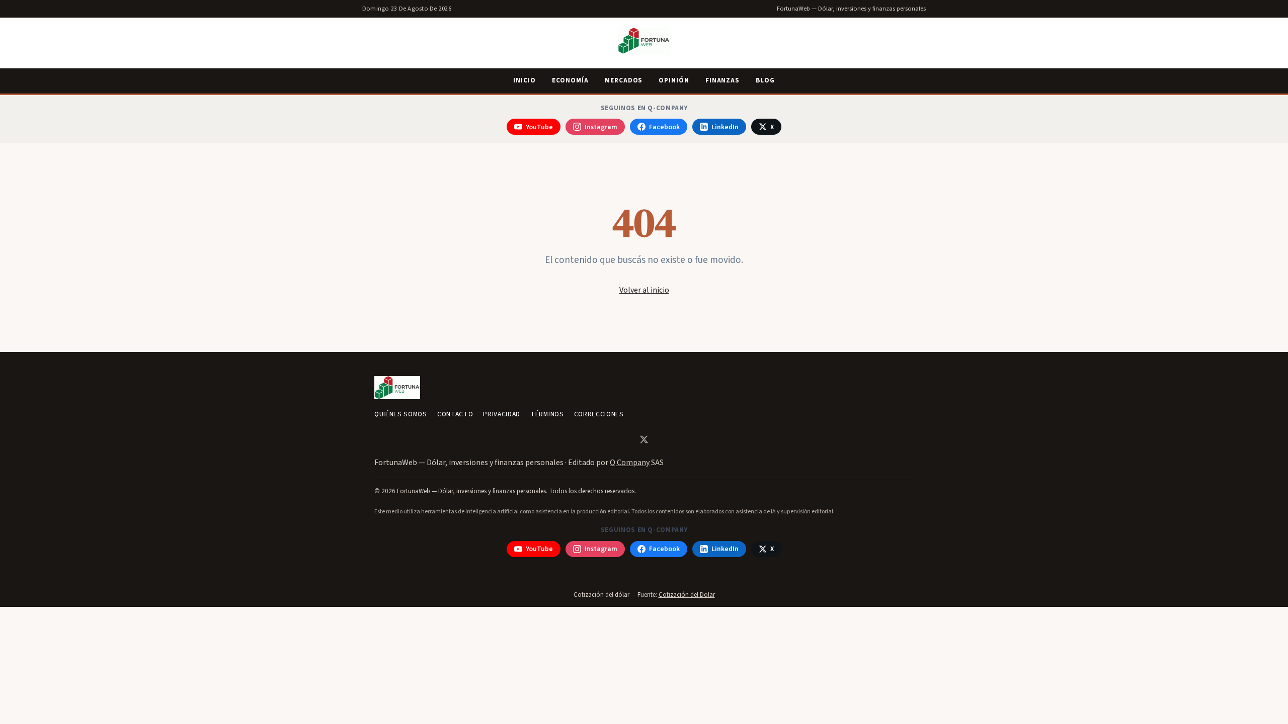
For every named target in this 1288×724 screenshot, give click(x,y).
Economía (570, 80)
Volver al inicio (644, 290)
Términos (547, 414)
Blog (765, 80)
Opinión (674, 80)
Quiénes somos (400, 414)
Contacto (455, 414)
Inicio (524, 80)
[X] (644, 439)
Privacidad (501, 414)
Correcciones (599, 414)
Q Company (630, 462)
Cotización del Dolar (687, 594)
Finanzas (722, 80)
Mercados (623, 80)
